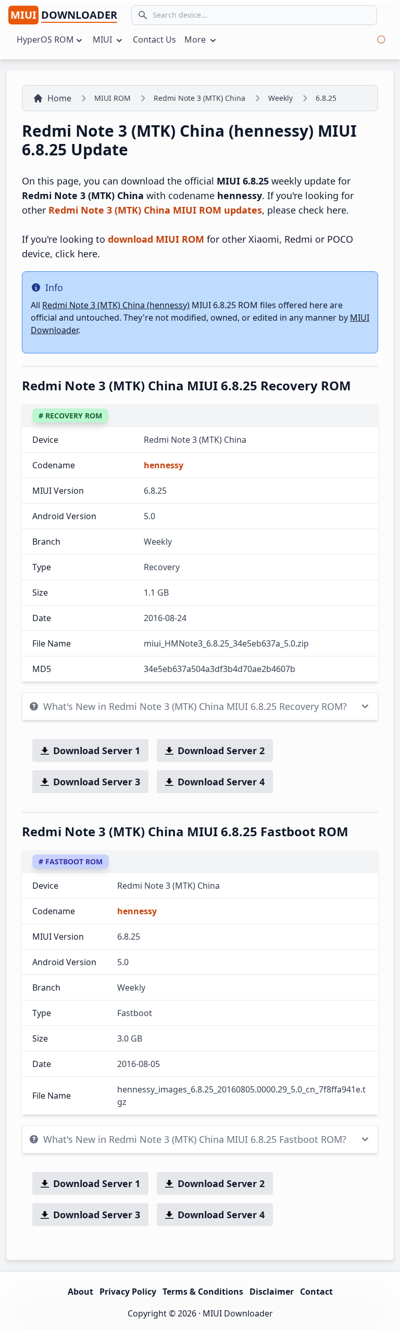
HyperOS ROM (45, 39)
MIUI (103, 39)
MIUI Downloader (238, 1313)
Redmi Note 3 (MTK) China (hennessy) (116, 305)
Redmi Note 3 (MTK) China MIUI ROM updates (155, 210)
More (196, 39)
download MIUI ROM (156, 239)
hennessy (163, 465)
